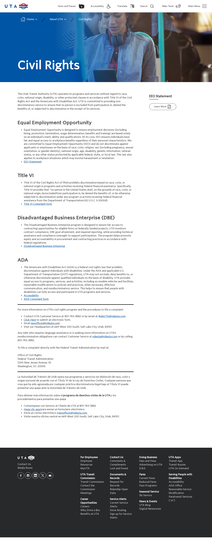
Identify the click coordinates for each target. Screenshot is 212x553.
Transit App (176, 460)
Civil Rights (85, 19)
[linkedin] (35, 475)
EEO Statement (33, 161)
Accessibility (176, 481)
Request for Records (117, 483)
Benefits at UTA (89, 513)
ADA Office (175, 485)
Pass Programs (148, 485)
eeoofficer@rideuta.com (45, 323)
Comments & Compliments (118, 462)
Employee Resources (86, 462)
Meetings (86, 493)
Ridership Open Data (119, 491)
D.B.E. (142, 468)
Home (30, 19)
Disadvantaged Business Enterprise (44, 246)
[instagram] (28, 475)
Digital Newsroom (150, 508)
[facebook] (21, 475)
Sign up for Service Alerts (121, 515)
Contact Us (24, 464)
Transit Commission (92, 481)
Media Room (25, 467)
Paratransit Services (180, 496)
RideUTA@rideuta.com (112, 316)
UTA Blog (145, 505)
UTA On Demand (179, 468)
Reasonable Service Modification (180, 491)
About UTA (56, 19)
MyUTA (85, 468)
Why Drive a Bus (90, 510)
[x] (42, 475)
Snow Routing (118, 510)
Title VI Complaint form (38, 204)
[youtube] (50, 475)
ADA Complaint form (36, 299)
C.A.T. (172, 500)
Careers (84, 506)
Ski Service (145, 495)
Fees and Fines (147, 460)
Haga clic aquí (32, 409)
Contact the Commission (87, 487)
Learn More (160, 106)
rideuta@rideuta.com (104, 336)
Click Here (30, 319)
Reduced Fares (147, 481)
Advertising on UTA (150, 464)
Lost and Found (119, 468)
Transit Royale (177, 464)
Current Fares (147, 478)
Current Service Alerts (119, 504)
